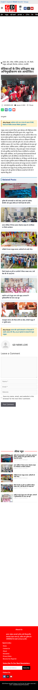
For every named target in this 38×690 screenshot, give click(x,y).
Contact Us (6, 648)
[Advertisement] (19, 38)
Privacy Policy (7, 656)
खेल (8, 62)
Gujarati (9, 2)
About (5, 651)
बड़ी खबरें (13, 15)
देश (32, 15)
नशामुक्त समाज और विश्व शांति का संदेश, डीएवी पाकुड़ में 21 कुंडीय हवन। (18, 321)
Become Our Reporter (10, 659)
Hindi (15, 2)
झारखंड (20, 15)
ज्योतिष (16, 62)
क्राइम (4, 62)
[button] (20, 9)
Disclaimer (6, 653)
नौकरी (31, 62)
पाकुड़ (6, 15)
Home (5, 646)
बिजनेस (15, 64)
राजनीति (26, 64)
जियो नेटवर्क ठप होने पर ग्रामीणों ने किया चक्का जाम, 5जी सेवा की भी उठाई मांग (24, 485)
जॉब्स (11, 62)
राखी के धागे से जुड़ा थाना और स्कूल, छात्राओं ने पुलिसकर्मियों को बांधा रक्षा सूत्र (25, 495)
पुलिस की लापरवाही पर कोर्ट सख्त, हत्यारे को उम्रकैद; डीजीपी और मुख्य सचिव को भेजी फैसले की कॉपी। (25, 456)
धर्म (28, 62)
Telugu (25, 2)
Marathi (20, 2)
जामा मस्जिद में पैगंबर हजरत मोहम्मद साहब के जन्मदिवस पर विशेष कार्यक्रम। (25, 465)
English (3, 2)
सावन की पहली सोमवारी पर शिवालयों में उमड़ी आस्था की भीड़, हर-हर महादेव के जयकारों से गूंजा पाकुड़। (18, 332)
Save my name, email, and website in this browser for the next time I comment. (18, 397)
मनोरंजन (20, 64)
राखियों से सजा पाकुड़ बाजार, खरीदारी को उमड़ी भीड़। (24, 475)
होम (2, 15)
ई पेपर (27, 15)
